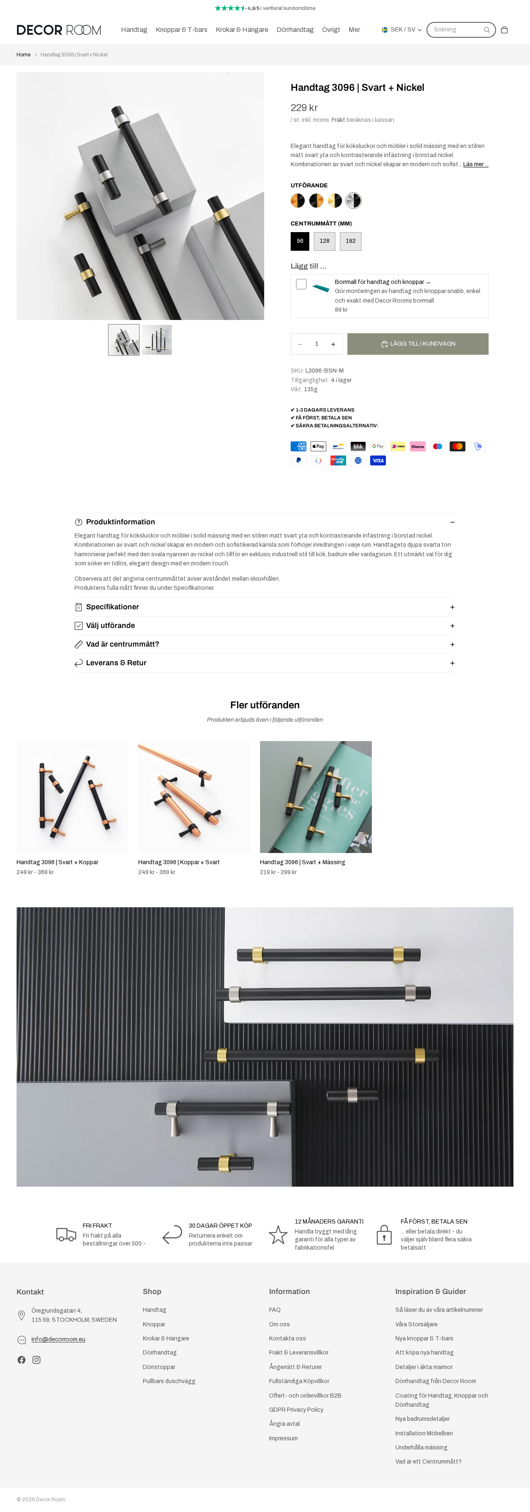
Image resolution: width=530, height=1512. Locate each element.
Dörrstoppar (159, 1367)
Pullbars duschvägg (169, 1381)
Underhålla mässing (421, 1447)
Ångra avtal (284, 1424)
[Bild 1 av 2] (124, 340)
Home (24, 54)
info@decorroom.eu (58, 1339)
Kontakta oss (287, 1338)
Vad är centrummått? (122, 644)
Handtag (154, 1310)
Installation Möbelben (424, 1433)
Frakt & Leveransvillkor (298, 1353)
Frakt (338, 120)
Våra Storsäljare (416, 1324)
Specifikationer (112, 607)
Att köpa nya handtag (424, 1353)
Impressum (283, 1438)
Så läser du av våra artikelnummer (439, 1310)
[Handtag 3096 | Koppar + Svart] (298, 201)
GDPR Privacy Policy (296, 1410)
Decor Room (50, 1499)
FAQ (275, 1310)
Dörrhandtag (160, 1353)
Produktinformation (120, 522)
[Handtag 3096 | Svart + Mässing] (335, 201)
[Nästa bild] (504, 809)
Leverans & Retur (116, 663)
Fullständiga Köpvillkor (299, 1381)
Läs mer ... (476, 164)
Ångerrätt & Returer (295, 1367)
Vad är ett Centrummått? (428, 1462)
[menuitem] (354, 30)
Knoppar (154, 1324)
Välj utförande (110, 625)
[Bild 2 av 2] (157, 340)
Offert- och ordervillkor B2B (305, 1395)
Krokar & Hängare (166, 1338)
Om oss (279, 1324)
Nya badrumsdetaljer (422, 1419)
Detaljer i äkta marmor (424, 1367)
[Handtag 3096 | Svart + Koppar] (316, 201)
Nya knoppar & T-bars (424, 1338)
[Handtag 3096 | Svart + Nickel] (354, 201)
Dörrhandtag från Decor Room (435, 1381)
